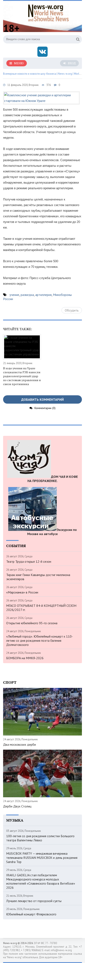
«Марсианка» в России (22, 592)
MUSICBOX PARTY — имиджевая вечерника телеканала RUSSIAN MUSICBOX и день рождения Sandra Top (41, 857)
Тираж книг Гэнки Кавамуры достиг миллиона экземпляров (38, 577)
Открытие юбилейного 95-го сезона (31, 623)
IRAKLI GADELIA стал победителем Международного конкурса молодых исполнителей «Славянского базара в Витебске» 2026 (40, 881)
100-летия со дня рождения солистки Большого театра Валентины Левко (40, 838)
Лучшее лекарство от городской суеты (33, 901)
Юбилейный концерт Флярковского (31, 914)
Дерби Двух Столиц (17, 806)
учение (14, 295)
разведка (27, 295)
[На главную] (48, 12)
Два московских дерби (19, 744)
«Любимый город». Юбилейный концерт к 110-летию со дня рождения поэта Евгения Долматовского (39, 640)
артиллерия (43, 295)
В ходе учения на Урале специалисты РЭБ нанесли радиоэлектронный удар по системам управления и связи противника (22, 376)
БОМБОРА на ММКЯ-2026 (25, 658)
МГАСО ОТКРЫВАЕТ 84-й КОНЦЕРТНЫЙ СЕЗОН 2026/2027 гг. (41, 607)
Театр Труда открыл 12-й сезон (28, 561)
